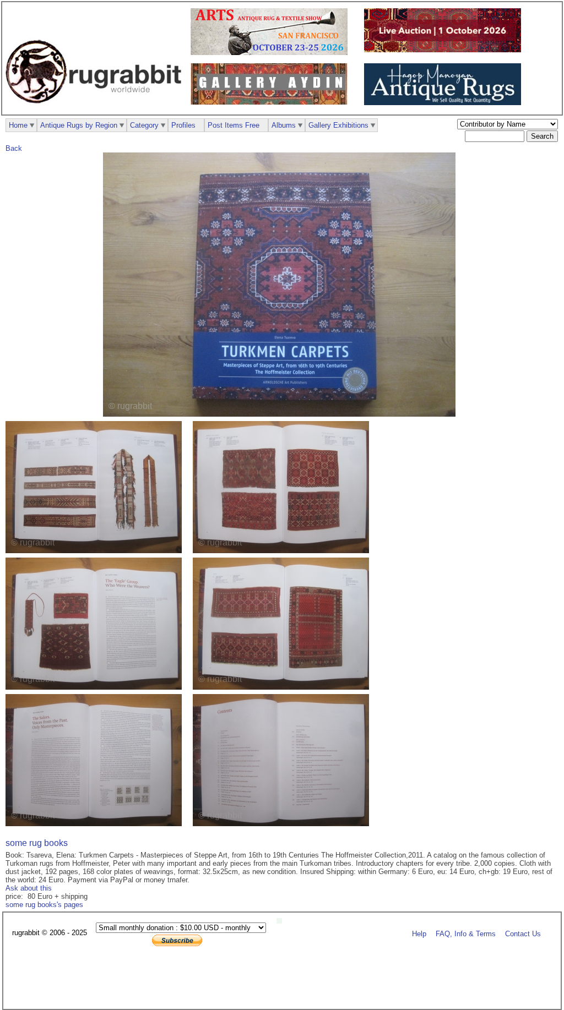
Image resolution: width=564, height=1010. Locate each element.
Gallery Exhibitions (338, 125)
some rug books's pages (44, 904)
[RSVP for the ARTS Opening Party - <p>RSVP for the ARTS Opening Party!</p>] (282, 921)
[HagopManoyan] (445, 103)
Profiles (183, 125)
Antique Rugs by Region (78, 125)
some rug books (37, 843)
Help (419, 933)
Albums (284, 125)
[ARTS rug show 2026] (272, 52)
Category (144, 125)
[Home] (96, 109)
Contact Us (523, 933)
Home (18, 125)
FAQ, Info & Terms (466, 933)
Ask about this (29, 888)
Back (14, 148)
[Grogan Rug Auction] (445, 50)
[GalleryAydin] (272, 102)
